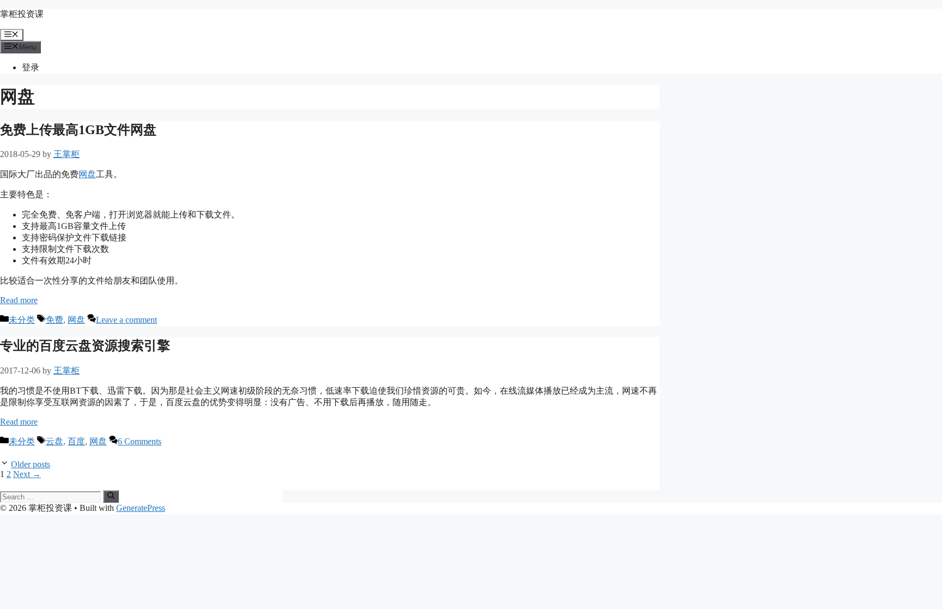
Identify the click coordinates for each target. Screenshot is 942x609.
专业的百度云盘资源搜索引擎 (85, 346)
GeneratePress (140, 507)
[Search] (111, 496)
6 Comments (139, 441)
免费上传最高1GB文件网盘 (78, 130)
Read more (19, 300)
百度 (76, 441)
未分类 (22, 319)
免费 (54, 319)
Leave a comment (126, 319)
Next (27, 474)
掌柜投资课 (22, 14)
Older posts (30, 464)
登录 (30, 67)
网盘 (87, 174)
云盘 (54, 441)
